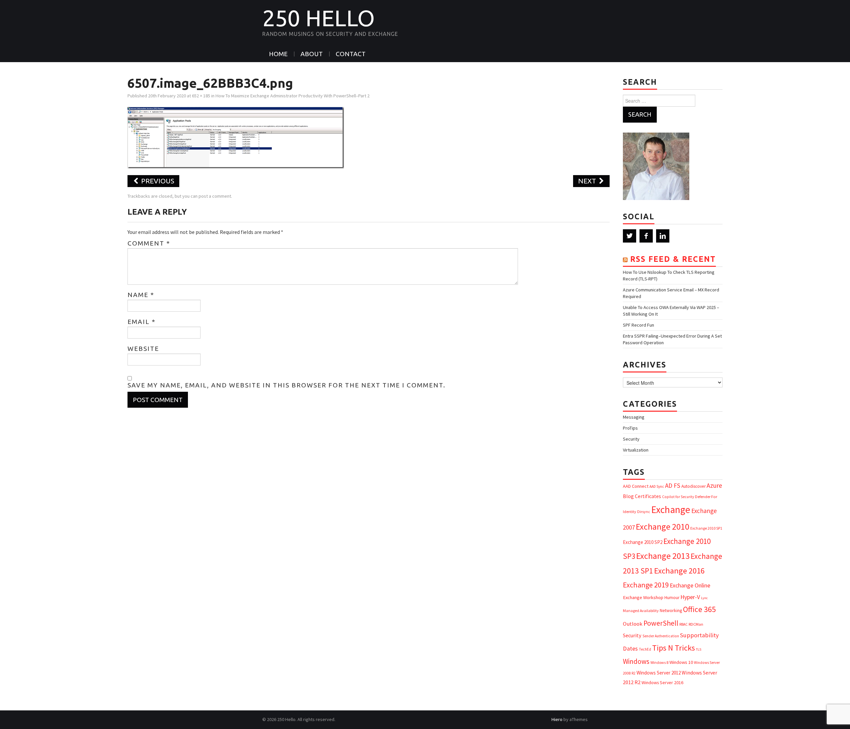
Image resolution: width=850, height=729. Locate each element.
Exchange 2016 (679, 571)
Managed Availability (641, 610)
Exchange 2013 (663, 555)
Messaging (633, 417)
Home (278, 53)
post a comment (215, 196)
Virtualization (635, 450)
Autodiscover (693, 486)
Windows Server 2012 (659, 673)
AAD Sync (656, 486)
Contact (351, 53)
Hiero (557, 719)
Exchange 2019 (646, 584)
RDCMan (696, 624)
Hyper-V (690, 597)
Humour (671, 597)
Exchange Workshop (643, 597)
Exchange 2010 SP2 (642, 542)
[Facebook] (646, 236)
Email (142, 321)
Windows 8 (659, 662)
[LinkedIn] (662, 236)
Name (141, 294)
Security (631, 439)
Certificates (648, 496)
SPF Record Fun (638, 325)
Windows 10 (681, 662)
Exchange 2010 (662, 526)
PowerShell (660, 623)
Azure (714, 485)
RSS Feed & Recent (673, 259)
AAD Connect (635, 486)
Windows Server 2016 (662, 682)
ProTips (630, 428)
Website (143, 348)
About (311, 53)
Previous (156, 181)
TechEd (645, 649)
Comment (149, 243)
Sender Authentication (660, 636)
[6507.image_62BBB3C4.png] (236, 137)
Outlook (632, 623)
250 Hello (318, 18)
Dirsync (643, 511)
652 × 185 (201, 96)
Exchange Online (690, 585)
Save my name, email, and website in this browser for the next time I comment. (287, 385)
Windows (636, 661)
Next (588, 181)
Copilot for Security (678, 496)
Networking (671, 610)
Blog (628, 496)
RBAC (683, 624)
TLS (698, 649)
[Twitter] (629, 236)
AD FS (672, 485)
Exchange (670, 509)
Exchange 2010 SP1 (706, 528)
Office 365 (699, 609)
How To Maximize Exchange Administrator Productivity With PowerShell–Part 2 (292, 96)
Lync (704, 598)
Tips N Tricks (673, 648)
